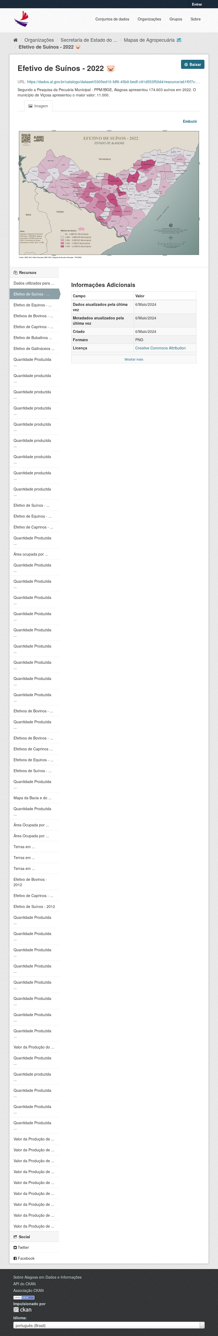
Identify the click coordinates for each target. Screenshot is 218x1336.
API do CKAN (24, 1283)
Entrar (197, 4)
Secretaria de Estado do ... (89, 39)
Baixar (194, 64)
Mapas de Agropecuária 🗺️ (153, 39)
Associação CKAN (28, 1290)
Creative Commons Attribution (160, 347)
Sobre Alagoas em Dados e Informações (47, 1277)
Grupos (176, 19)
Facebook (26, 1258)
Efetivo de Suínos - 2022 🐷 (50, 46)
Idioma (19, 1317)
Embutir (189, 121)
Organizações (149, 19)
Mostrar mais (134, 359)
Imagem (40, 105)
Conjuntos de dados (112, 19)
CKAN (22, 1309)
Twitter (23, 1247)
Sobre (196, 19)
